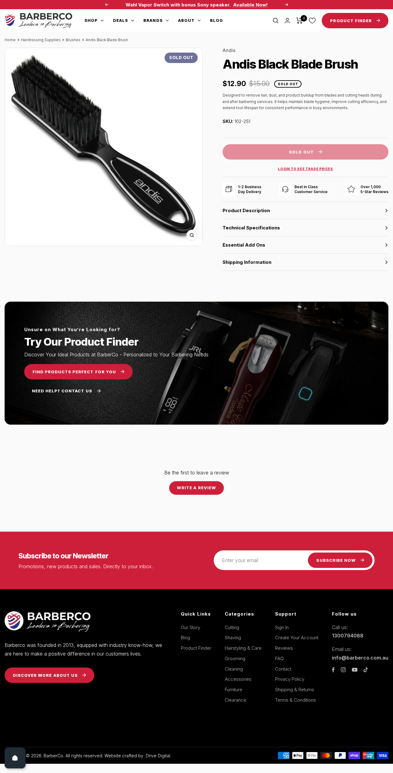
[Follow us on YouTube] (354, 670)
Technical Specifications (251, 228)
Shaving (233, 637)
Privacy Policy (289, 679)
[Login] (287, 20)
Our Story (190, 627)
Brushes (73, 40)
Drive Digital (158, 755)
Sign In (282, 627)
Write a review (196, 487)
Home (10, 40)
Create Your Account (296, 637)
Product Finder (196, 648)
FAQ (279, 658)
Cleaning (234, 669)
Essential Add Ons (244, 245)
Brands (152, 20)
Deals (120, 20)
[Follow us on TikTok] (366, 669)
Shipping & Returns (294, 689)
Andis (229, 50)
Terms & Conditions (295, 700)
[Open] (15, 757)
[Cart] (299, 21)
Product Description (246, 210)
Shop (91, 20)
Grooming (235, 658)
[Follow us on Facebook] (333, 669)
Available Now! (250, 4)
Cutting (232, 627)
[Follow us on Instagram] (343, 669)
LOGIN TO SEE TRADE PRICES (305, 168)
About (186, 20)
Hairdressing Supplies (40, 40)
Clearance (235, 700)
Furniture (233, 689)
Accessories (238, 679)
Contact (283, 669)
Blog (216, 20)
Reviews (284, 648)
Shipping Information (247, 262)
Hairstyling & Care (243, 648)
